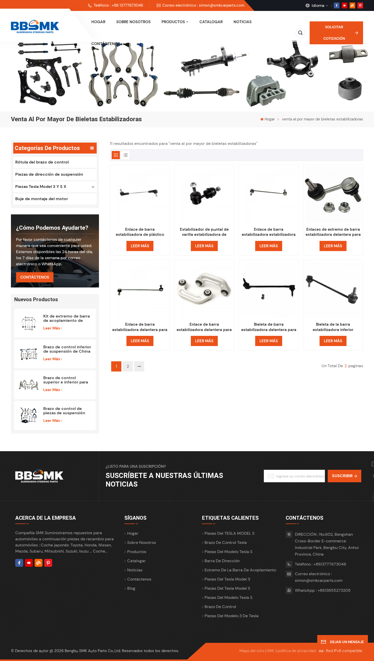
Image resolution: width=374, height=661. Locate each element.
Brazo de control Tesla (226, 542)
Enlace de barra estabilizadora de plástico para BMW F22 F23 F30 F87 (140, 232)
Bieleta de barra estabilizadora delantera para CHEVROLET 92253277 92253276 (268, 327)
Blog (131, 588)
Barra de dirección (222, 560)
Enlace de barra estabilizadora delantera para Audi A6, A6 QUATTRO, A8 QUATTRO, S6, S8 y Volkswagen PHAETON (204, 327)
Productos (173, 21)
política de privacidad (297, 650)
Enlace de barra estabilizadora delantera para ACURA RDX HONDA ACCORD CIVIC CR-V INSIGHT (139, 327)
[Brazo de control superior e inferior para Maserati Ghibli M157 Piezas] (29, 385)
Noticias (243, 21)
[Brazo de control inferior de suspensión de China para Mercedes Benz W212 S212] (29, 354)
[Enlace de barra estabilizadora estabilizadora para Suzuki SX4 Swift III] (268, 195)
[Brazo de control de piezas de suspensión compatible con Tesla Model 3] (29, 415)
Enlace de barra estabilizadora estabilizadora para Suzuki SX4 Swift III (269, 232)
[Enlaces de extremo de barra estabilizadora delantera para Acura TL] (333, 195)
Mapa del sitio (251, 650)
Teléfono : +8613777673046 (320, 564)
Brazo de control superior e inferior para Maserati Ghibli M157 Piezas (65, 380)
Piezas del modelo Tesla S (228, 551)
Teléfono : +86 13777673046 (118, 5)
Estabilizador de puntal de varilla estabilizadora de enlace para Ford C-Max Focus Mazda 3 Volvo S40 (204, 232)
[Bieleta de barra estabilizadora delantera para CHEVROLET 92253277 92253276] (268, 289)
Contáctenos (105, 43)
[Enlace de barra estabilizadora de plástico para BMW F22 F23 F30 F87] (140, 195)
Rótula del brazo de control (42, 162)
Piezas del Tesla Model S (227, 588)
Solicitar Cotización (334, 33)
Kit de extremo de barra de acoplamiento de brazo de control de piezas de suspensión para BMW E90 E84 (66, 318)
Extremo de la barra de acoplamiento (240, 570)
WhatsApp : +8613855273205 (323, 590)
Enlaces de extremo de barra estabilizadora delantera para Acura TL (333, 232)
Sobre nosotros (133, 21)
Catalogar (211, 21)
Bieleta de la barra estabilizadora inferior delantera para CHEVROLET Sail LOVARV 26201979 (333, 327)
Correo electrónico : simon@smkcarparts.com (203, 5)
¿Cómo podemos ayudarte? (52, 227)
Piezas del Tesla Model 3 (227, 579)
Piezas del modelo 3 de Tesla (231, 615)
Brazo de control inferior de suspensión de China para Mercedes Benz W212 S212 (67, 349)
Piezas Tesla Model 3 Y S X (40, 186)
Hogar (98, 21)
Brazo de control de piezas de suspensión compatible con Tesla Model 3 (64, 410)
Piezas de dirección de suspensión (49, 174)
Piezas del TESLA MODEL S (229, 533)
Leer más (51, 328)
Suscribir (342, 475)
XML (271, 650)
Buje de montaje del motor (41, 198)
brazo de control (220, 606)
